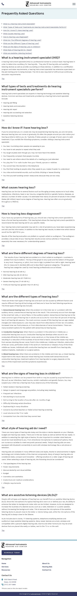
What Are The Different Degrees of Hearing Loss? (22, 40)
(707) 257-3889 (10, 585)
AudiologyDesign (35, 594)
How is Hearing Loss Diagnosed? (15, 37)
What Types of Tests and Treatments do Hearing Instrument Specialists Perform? (34, 27)
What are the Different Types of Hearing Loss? (21, 43)
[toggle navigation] (74, 4)
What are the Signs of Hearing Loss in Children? (21, 47)
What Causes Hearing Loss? (14, 34)
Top (3, 79)
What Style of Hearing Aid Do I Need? (17, 50)
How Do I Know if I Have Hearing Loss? (18, 30)
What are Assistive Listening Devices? (17, 53)
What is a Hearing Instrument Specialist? (19, 24)
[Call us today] (3, 4)
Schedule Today (12, 553)
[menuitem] (18, 563)
